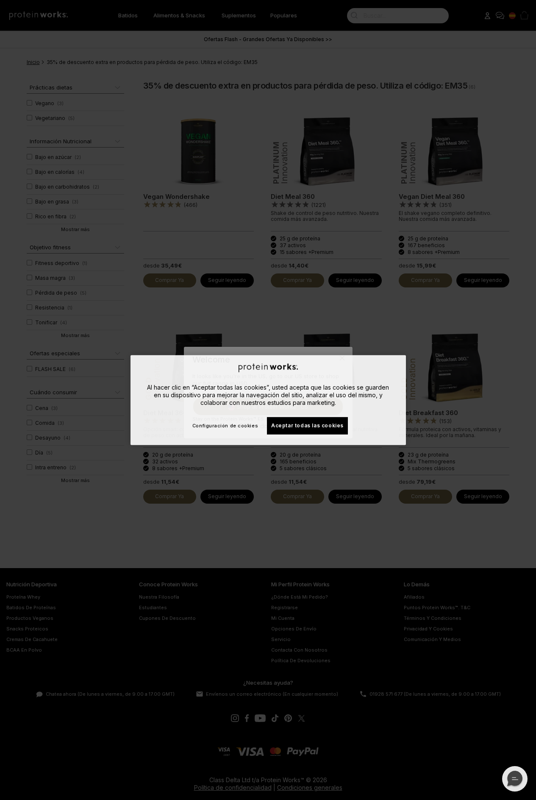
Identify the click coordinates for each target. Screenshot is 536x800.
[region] (268, 400)
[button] (515, 779)
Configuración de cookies (225, 426)
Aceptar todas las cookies (307, 425)
